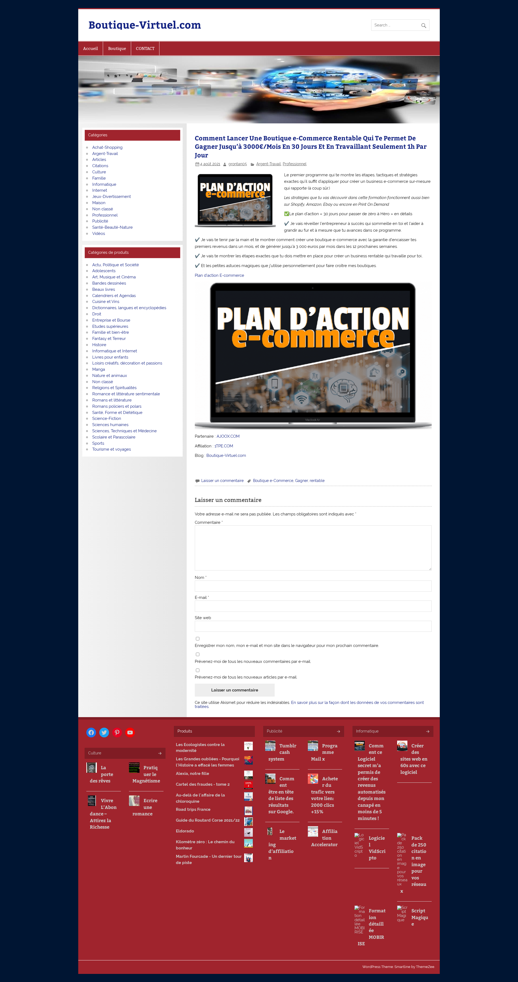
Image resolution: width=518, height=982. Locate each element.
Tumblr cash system (282, 752)
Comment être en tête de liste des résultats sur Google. (281, 795)
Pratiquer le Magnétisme (146, 774)
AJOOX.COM (228, 436)
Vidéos (98, 233)
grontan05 (238, 164)
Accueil (90, 48)
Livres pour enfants (110, 357)
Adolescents (103, 270)
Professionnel (294, 164)
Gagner (301, 480)
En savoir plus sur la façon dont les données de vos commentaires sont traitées (309, 704)
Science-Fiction (106, 418)
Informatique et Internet (114, 351)
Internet (99, 190)
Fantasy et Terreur (109, 338)
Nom (201, 578)
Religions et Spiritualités (114, 387)
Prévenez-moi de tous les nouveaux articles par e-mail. (246, 677)
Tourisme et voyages (111, 449)
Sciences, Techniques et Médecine (124, 430)
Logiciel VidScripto (377, 848)
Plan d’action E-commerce (219, 275)
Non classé (102, 209)
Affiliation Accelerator (324, 838)
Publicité (100, 221)
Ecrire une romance (144, 807)
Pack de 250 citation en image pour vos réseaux (413, 864)
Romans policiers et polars (116, 406)
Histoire (99, 344)
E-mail (202, 598)
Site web (203, 618)
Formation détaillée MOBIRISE (372, 927)
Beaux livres (103, 289)
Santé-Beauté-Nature (112, 227)
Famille (99, 178)
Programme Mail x (324, 752)
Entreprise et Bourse (111, 320)
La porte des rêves (101, 774)
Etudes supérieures (110, 326)
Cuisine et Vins (105, 301)
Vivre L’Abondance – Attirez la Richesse (103, 813)
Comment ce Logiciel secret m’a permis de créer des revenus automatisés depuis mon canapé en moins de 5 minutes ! (372, 781)
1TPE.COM (223, 446)
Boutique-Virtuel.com (144, 24)
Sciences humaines (110, 424)
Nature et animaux (109, 375)
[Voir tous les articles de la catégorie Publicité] (338, 732)
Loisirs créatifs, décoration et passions (127, 363)
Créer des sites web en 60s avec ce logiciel (413, 758)
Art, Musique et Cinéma (114, 277)
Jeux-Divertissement (111, 196)
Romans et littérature (112, 400)
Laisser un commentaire (222, 480)
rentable (317, 480)
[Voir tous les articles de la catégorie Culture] (159, 753)
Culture (99, 172)
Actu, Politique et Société (115, 264)
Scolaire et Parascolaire (113, 437)
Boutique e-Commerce (273, 480)
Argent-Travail (268, 164)
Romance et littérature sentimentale (126, 394)
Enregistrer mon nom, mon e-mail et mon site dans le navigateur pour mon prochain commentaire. (287, 646)
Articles (99, 159)
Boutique (117, 48)
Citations (100, 165)
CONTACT (145, 48)
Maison (98, 202)
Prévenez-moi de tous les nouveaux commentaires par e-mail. (253, 662)
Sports (98, 443)
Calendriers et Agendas (114, 295)
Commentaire (209, 523)
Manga (98, 369)
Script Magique (419, 917)
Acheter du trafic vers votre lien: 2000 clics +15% (324, 795)
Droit (96, 314)
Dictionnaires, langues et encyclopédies (129, 307)
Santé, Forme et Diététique (117, 412)
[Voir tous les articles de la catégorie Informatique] (427, 732)
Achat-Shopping (107, 147)
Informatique (104, 184)
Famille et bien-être (110, 332)
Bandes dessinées (109, 283)
